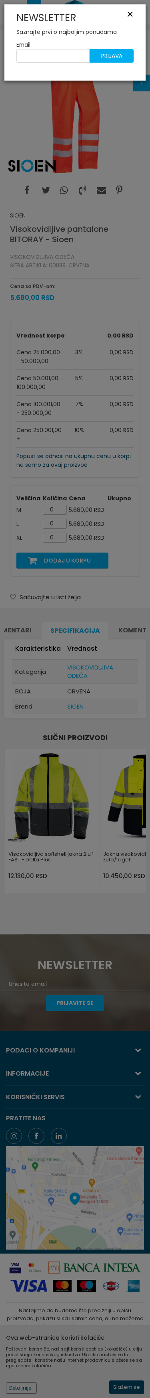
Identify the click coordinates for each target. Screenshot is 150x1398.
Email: (24, 45)
